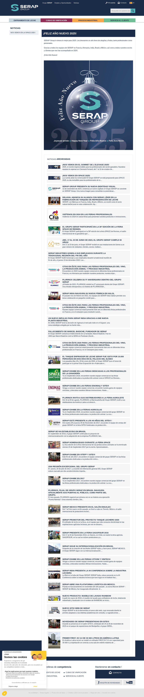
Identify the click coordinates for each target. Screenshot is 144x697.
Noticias (76, 3)
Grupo (47, 3)
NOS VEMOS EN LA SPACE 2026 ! (23, 32)
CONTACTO (117, 673)
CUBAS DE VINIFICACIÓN (56, 20)
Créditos (70, 693)
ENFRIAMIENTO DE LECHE (25, 20)
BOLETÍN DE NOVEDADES (110, 683)
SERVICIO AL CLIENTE (119, 20)
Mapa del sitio (95, 693)
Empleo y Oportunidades (63, 3)
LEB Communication (81, 693)
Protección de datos (58, 693)
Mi (111, 3)
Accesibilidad (33, 693)
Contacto (123, 3)
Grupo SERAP (24, 7)
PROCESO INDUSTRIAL (88, 20)
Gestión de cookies (109, 693)
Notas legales (44, 693)
